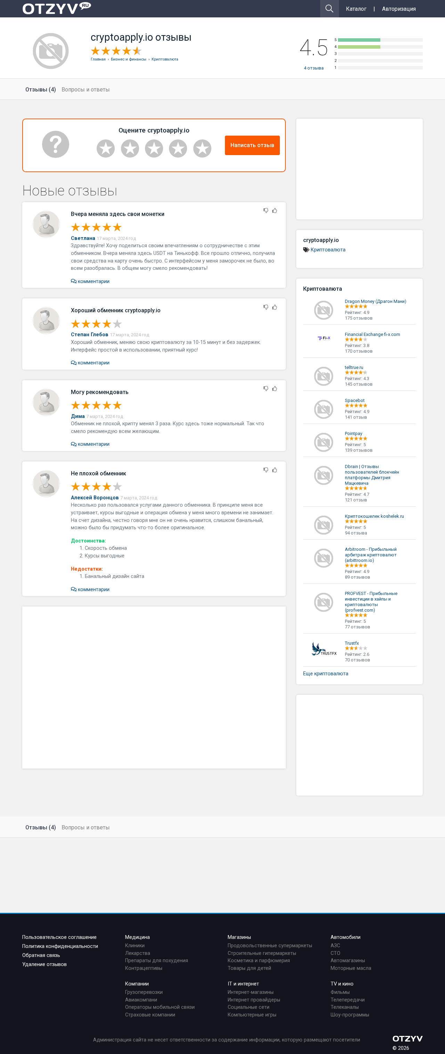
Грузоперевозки (144, 992)
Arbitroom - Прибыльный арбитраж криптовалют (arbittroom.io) (371, 555)
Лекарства (137, 953)
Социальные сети (248, 1007)
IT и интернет (243, 984)
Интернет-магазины (251, 992)
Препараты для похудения (156, 961)
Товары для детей (249, 968)
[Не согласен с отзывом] (266, 211)
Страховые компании (150, 1015)
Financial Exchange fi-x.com (372, 334)
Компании (137, 984)
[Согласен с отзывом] (274, 211)
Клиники (135, 946)
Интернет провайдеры (254, 1000)
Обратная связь (41, 955)
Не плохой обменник (98, 473)
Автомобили (346, 937)
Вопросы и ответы (86, 89)
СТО (335, 953)
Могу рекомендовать (100, 392)
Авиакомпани (141, 1000)
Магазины (239, 937)
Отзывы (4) (40, 89)
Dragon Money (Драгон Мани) (375, 301)
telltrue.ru (354, 367)
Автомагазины (348, 961)
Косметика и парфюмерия (259, 961)
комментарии (93, 281)
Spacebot (355, 400)
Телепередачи (348, 1000)
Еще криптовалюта (325, 674)
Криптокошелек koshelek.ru (374, 516)
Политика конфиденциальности (60, 946)
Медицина (137, 937)
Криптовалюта (328, 250)
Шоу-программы (350, 1015)
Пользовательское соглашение (59, 937)
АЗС (335, 946)
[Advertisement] (154, 687)
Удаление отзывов (44, 964)
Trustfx (352, 643)
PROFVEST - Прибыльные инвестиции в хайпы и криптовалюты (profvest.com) (371, 602)
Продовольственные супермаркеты (270, 946)
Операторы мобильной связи (160, 1007)
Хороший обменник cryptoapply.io (116, 310)
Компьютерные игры (252, 1015)
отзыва (314, 68)
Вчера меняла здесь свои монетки (117, 214)
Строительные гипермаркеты (262, 953)
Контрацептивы (143, 968)
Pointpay (353, 433)
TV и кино (342, 984)
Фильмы (340, 992)
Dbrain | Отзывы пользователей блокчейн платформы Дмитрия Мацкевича (372, 475)
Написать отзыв (252, 145)
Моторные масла (351, 968)
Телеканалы (345, 1007)
